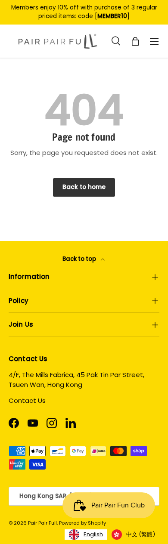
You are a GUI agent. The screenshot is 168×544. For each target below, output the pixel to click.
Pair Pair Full (42, 522)
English (93, 534)
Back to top (79, 259)
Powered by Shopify (82, 522)
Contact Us (27, 400)
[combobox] (86, 534)
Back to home (84, 187)
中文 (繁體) (140, 534)
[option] (133, 534)
